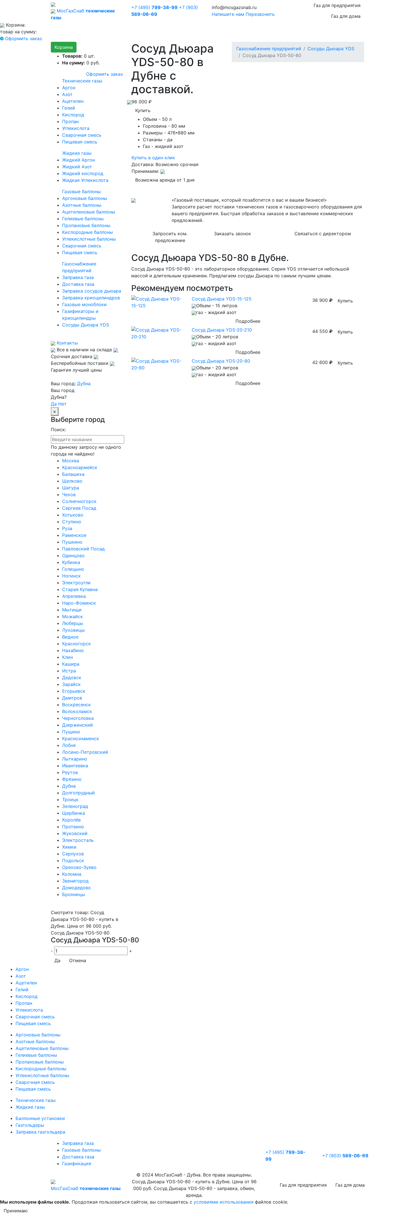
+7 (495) (154, 7)
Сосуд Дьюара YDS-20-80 (221, 361)
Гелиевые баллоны (83, 218)
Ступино (71, 521)
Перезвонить (260, 14)
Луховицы (73, 630)
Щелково (72, 481)
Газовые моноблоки (84, 304)
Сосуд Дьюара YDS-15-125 (222, 299)
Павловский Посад (83, 549)
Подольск (73, 860)
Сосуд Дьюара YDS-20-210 (222, 330)
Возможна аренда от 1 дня (165, 180)
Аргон (68, 87)
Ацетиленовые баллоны (88, 212)
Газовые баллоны (81, 191)
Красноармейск (79, 467)
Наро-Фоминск (79, 603)
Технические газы (82, 81)
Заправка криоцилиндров (91, 297)
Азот (67, 94)
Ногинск (71, 576)
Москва (70, 460)
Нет (62, 404)
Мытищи (72, 610)
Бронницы (73, 894)
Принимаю (16, 1210)
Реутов (70, 772)
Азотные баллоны (81, 205)
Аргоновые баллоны (84, 198)
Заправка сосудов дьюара (91, 291)
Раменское (74, 535)
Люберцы (72, 623)
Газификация (76, 1163)
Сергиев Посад (79, 508)
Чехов (69, 494)
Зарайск (71, 684)
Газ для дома (346, 16)
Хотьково (72, 515)
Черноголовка (78, 718)
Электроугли (76, 582)
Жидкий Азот (77, 166)
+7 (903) (345, 1155)
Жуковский (75, 833)
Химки (69, 847)
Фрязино (72, 779)
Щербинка (73, 813)
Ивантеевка (75, 765)
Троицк (70, 799)
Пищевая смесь (79, 142)
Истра (69, 671)
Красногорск (76, 643)
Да (54, 404)
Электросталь (78, 840)
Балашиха (73, 474)
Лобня (69, 745)
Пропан (70, 121)
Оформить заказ (23, 38)
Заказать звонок (232, 233)
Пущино (71, 732)
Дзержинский (77, 725)
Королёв (71, 820)
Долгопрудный (78, 793)
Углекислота (75, 128)
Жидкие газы (76, 153)
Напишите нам (228, 14)
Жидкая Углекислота (85, 180)
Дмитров (72, 698)
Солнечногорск (79, 501)
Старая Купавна (80, 589)
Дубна (84, 383)
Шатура (70, 488)
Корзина (63, 47)
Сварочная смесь (81, 135)
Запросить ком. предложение (169, 237)
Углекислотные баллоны (89, 239)
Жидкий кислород (82, 173)
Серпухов (73, 854)
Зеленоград (75, 806)
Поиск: (58, 429)
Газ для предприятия (337, 5)
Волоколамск (77, 711)
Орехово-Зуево (79, 867)
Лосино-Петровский (85, 752)
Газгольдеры (30, 1125)
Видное (70, 637)
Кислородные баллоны (87, 232)
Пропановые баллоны (86, 225)
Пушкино (72, 542)
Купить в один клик (153, 157)
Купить (142, 110)
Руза (67, 528)
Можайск (72, 616)
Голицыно (73, 569)
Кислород (73, 114)
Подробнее (247, 321)
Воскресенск (76, 704)
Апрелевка (74, 596)
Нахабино (73, 650)
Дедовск (71, 677)
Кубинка (71, 562)
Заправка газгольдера (40, 1132)
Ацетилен (73, 101)
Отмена (77, 960)
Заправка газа (78, 277)
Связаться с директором (322, 233)
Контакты (66, 343)
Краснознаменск (80, 738)
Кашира (70, 664)
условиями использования (224, 1202)
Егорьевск (73, 691)
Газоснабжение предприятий (268, 48)
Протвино (73, 826)
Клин (67, 657)
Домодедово (76, 887)
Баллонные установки (40, 1118)
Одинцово (73, 555)
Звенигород (75, 881)
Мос (86, 1188)
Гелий (68, 108)
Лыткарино (74, 759)
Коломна (71, 874)
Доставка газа (78, 284)
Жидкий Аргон (78, 160)
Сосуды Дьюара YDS (85, 325)
